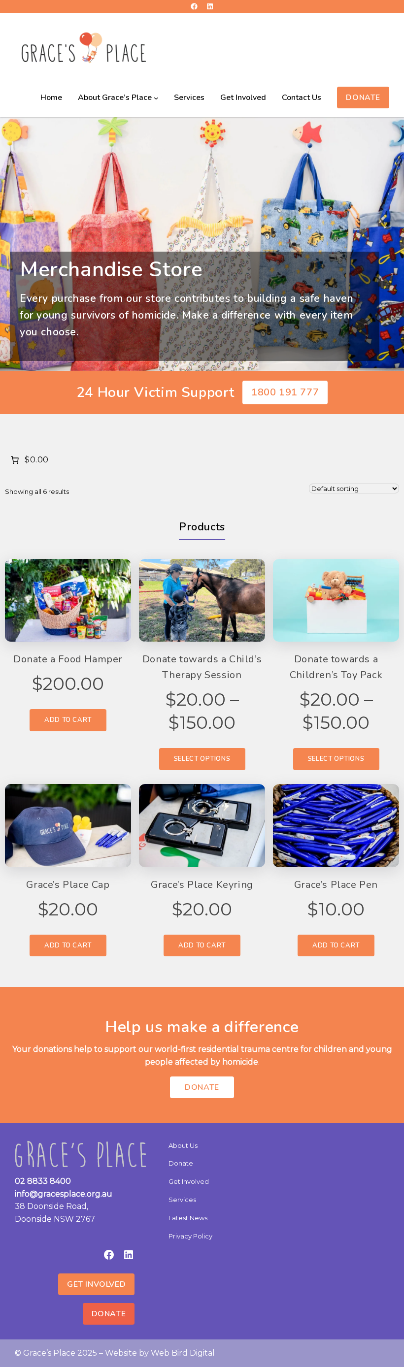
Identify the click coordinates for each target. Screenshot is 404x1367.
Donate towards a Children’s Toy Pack (336, 667)
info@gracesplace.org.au (63, 1194)
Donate (363, 97)
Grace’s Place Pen (336, 884)
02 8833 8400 (43, 1181)
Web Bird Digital (183, 1353)
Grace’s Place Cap (67, 884)
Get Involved (96, 1284)
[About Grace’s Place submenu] (156, 98)
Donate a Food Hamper (68, 659)
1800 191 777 (285, 392)
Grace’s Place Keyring (202, 884)
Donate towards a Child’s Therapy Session (202, 667)
